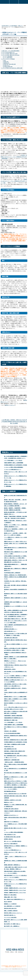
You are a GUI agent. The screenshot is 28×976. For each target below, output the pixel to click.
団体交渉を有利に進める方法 (10, 908)
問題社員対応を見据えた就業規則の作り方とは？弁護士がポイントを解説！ (15, 552)
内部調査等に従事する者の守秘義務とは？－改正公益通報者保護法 (15, 602)
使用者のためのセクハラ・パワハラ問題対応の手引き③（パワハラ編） (15, 476)
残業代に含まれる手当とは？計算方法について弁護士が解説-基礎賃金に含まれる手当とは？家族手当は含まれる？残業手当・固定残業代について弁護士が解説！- (15, 783)
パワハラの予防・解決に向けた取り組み (10, 55)
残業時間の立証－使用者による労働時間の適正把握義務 (15, 861)
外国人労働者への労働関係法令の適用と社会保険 (14, 744)
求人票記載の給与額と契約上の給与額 (12, 836)
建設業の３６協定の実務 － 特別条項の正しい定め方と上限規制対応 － (15, 521)
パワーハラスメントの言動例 (8, 59)
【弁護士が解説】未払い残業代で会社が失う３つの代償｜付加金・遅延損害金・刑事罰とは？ (15, 868)
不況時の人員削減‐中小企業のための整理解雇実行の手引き (15, 693)
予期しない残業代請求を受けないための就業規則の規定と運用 (15, 769)
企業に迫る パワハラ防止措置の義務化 (10, 50)
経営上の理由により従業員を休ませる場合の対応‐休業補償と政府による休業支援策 (15, 712)
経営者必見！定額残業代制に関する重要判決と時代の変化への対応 (15, 736)
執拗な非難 (5, 61)
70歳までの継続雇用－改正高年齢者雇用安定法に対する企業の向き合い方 (15, 625)
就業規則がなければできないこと (11, 815)
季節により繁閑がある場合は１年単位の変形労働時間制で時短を (15, 765)
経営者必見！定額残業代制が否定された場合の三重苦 (15, 739)
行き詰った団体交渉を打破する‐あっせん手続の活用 (15, 793)
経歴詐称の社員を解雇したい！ (10, 629)
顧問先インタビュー (10, 405)
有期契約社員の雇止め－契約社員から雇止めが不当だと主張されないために (15, 666)
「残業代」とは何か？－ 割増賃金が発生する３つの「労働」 (15, 857)
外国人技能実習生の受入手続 (10, 748)
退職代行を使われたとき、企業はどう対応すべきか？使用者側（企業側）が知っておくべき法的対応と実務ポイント (15, 543)
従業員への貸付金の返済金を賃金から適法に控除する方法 (15, 818)
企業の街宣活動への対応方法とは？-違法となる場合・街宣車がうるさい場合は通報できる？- (15, 685)
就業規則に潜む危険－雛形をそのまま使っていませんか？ (15, 829)
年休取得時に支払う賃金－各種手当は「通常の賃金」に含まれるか (15, 582)
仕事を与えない (6, 65)
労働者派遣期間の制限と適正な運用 (11, 753)
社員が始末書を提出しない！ (10, 631)
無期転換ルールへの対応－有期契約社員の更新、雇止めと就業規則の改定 (15, 805)
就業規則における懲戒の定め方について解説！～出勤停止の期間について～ (15, 777)
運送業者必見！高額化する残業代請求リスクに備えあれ (15, 598)
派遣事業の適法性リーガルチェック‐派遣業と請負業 (15, 696)
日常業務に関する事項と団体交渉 (11, 808)
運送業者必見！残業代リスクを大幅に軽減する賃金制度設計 (15, 594)
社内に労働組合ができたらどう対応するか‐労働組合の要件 (15, 727)
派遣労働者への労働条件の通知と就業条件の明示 (14, 751)
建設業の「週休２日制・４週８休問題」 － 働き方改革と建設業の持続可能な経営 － (15, 500)
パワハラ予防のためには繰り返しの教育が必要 (11, 68)
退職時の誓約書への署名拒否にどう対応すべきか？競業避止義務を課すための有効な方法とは (15, 561)
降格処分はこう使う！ (9, 802)
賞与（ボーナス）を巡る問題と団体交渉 (12, 841)
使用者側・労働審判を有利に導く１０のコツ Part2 (15, 890)
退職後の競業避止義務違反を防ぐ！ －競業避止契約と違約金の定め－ (15, 565)
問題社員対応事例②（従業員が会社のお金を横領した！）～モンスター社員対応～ (15, 872)
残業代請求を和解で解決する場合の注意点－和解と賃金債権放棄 (15, 796)
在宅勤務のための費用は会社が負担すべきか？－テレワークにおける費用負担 (15, 680)
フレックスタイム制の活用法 (10, 917)
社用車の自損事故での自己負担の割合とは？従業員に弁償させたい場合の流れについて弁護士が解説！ (15, 556)
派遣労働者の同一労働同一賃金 (10, 720)
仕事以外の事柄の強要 (7, 66)
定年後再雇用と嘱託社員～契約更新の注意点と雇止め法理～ (15, 640)
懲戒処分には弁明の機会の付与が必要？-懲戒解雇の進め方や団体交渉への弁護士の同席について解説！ (15, 649)
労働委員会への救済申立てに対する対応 (12, 800)
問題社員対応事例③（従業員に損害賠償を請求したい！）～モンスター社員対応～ (15, 788)
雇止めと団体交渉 (8, 901)
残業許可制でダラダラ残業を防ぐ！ (11, 821)
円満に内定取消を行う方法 (9, 834)
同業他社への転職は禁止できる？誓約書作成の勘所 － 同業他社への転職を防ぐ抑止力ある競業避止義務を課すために (15, 576)
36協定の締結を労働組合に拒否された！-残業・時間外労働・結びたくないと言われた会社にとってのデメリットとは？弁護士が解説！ (15, 620)
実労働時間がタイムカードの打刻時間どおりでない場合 (15, 607)
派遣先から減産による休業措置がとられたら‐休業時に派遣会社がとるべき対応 (15, 699)
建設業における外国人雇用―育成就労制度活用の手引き (15, 496)
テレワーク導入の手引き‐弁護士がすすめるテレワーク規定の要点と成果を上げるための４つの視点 (15, 708)
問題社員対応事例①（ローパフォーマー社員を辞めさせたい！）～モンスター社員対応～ (15, 876)
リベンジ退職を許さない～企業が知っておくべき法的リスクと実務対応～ (15, 538)
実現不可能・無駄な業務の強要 (9, 64)
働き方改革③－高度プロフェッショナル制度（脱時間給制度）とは (15, 920)
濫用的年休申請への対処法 (9, 669)
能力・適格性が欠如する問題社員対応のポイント (14, 899)
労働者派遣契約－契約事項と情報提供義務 (13, 715)
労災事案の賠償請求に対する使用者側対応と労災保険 (15, 465)
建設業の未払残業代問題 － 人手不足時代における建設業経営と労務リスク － (15, 513)
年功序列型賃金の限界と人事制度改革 (12, 572)
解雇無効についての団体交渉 (10, 903)
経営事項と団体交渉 (8, 839)
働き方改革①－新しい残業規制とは (11, 926)
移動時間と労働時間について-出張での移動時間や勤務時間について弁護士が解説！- (15, 657)
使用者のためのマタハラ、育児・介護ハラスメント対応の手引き (15, 472)
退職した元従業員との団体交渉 (10, 910)
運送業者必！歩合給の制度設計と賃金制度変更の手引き (15, 590)
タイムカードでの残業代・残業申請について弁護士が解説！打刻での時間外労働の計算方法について (15, 676)
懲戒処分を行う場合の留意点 (10, 894)
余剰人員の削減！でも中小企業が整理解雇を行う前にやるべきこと (15, 672)
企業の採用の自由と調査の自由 (10, 637)
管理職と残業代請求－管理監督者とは (12, 864)
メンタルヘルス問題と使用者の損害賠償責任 (13, 467)
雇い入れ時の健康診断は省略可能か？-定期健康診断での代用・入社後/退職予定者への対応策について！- (15, 457)
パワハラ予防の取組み (7, 56)
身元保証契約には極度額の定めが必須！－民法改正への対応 (15, 689)
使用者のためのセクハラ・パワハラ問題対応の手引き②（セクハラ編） (14, 181)
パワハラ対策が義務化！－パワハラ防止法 (13, 460)
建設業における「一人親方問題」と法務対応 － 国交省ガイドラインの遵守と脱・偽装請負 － (15, 534)
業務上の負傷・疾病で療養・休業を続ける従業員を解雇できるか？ (15, 586)
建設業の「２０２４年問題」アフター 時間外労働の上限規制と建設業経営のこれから (15, 525)
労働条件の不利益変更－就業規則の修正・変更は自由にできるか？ (15, 812)
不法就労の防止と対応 (9, 746)
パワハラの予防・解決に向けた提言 (9, 53)
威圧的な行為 (6, 62)
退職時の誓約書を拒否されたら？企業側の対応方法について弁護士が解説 (15, 548)
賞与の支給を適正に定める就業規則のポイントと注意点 (15, 773)
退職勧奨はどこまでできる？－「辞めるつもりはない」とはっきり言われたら (15, 661)
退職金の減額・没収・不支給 (10, 897)
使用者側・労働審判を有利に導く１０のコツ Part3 (15, 888)
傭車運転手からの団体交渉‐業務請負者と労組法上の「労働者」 (15, 653)
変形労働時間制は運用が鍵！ (10, 791)
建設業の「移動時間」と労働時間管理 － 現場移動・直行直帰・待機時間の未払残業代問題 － (15, 509)
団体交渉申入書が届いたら (9, 915)
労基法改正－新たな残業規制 (10, 731)
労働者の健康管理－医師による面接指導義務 (13, 462)
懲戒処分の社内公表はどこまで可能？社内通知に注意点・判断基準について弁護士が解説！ (15, 634)
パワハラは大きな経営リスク (8, 52)
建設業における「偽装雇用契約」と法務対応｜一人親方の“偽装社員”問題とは (15, 529)
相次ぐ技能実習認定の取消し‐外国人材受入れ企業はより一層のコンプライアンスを (15, 756)
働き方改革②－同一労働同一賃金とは (12, 923)
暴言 (4, 60)
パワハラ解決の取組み (7, 57)
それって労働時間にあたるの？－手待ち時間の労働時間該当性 (15, 824)
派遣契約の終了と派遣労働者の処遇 (11, 759)
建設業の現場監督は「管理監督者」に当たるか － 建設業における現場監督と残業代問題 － (15, 504)
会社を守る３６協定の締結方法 (10, 843)
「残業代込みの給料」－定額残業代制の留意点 (14, 762)
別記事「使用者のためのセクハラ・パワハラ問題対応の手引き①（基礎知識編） (14, 157)
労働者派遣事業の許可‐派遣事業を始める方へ (13, 717)
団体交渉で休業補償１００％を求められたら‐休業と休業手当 (15, 704)
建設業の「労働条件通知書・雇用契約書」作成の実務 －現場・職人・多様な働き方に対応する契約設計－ (15, 517)
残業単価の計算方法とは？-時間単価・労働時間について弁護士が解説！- (15, 846)
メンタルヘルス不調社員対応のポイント (12, 469)
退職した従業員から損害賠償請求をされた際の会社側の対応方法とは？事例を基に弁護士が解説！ (15, 611)
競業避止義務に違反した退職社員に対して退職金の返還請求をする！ (15, 569)
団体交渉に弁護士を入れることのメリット (13, 912)
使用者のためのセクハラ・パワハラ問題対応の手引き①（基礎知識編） (15, 485)
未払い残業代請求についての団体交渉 (12, 906)
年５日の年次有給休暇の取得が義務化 (12, 733)
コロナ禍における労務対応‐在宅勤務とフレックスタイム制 (15, 645)
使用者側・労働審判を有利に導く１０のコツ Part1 (15, 892)
